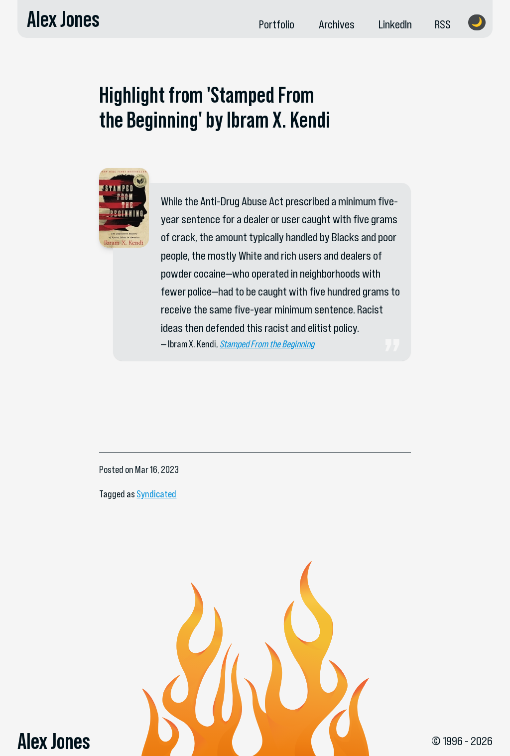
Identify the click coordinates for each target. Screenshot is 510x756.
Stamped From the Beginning (267, 343)
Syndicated (156, 493)
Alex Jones (63, 19)
